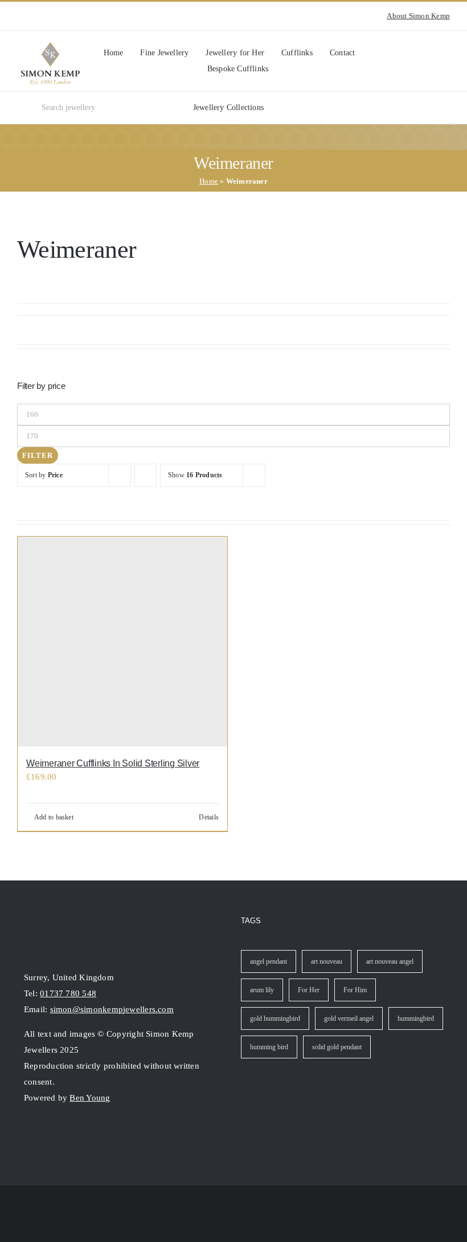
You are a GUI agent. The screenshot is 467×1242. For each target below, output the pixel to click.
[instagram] (20, 16)
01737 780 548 (68, 993)
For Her (308, 990)
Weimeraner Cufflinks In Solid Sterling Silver (112, 763)
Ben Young (89, 1097)
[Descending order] (145, 475)
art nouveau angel (389, 961)
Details (209, 817)
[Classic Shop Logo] (50, 46)
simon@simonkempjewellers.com (112, 1009)
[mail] (69, 1134)
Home (208, 181)
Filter (37, 455)
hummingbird (416, 1018)
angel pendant (268, 961)
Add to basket (53, 817)
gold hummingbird (275, 1018)
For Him (355, 990)
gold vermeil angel (349, 1018)
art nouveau (326, 961)
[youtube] (38, 16)
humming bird (269, 1047)
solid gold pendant (337, 1047)
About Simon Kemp (418, 15)
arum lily (262, 990)
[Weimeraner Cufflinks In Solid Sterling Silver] (122, 641)
